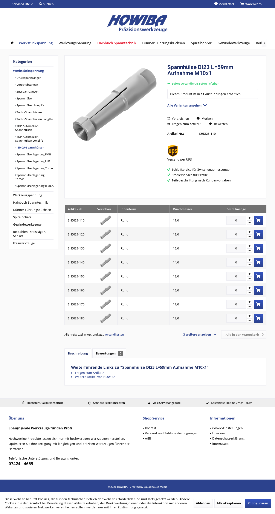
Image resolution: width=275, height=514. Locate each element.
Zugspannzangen (27, 91)
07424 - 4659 (21, 463)
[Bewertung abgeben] (212, 79)
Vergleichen (180, 118)
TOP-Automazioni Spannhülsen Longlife (29, 138)
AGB (148, 438)
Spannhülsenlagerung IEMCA (34, 186)
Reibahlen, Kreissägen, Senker (29, 234)
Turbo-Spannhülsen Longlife (34, 119)
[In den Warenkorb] (258, 220)
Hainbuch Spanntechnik (30, 202)
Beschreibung (78, 353)
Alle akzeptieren (229, 503)
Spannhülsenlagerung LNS (33, 161)
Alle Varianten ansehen (184, 105)
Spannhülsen (24, 98)
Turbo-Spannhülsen (29, 112)
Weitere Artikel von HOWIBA (94, 377)
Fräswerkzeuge (24, 243)
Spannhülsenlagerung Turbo (34, 168)
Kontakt (150, 428)
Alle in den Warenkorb (242, 335)
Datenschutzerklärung (228, 438)
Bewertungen (108, 353)
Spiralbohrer (22, 217)
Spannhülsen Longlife (30, 105)
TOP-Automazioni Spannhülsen (27, 128)
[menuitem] (251, 4)
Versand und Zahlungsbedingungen (171, 433)
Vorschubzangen (27, 85)
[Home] (12, 43)
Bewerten (220, 124)
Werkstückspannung (28, 71)
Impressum (220, 443)
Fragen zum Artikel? (185, 124)
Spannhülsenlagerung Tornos (29, 177)
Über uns (219, 433)
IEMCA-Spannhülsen (30, 147)
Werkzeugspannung (27, 195)
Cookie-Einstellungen (227, 428)
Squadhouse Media (155, 487)
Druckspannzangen (28, 78)
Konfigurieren (258, 503)
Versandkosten (114, 334)
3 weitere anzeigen (197, 334)
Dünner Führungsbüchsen (32, 210)
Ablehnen (203, 503)
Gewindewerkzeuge (27, 224)
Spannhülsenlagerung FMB (33, 154)
